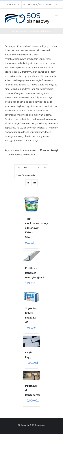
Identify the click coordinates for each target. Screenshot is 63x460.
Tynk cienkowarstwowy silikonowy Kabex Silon (36, 228)
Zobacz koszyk (50, 150)
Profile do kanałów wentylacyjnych (34, 272)
